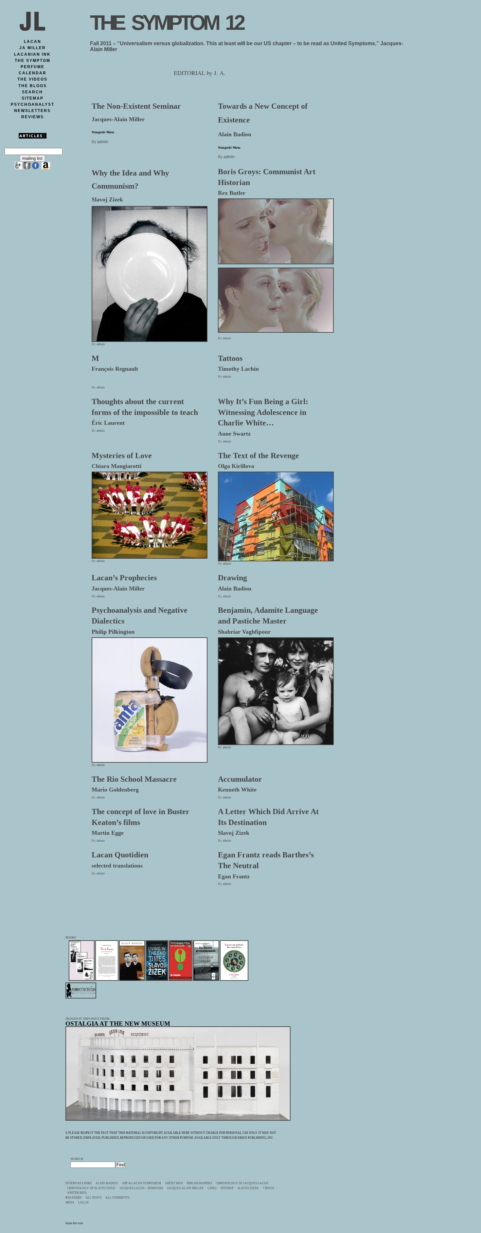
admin (102, 142)
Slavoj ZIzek (248, 1188)
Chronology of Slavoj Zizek (91, 1188)
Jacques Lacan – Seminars (141, 1188)
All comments (117, 1197)
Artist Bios (174, 1183)
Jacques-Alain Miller (185, 1188)
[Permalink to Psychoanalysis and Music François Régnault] (276, 330)
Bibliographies (199, 1183)
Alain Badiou (107, 1183)
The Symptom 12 (166, 22)
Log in (83, 1202)
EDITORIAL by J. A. (199, 73)
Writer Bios (76, 1192)
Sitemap (227, 1188)
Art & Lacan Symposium (141, 1183)
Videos (268, 1188)
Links (212, 1188)
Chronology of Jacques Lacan (242, 1183)
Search (76, 1159)
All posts (93, 1197)
